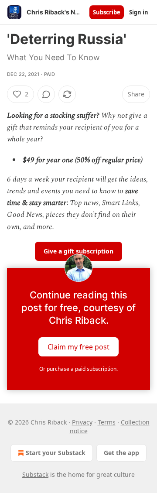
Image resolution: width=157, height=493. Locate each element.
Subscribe (106, 12)
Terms (107, 422)
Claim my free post (78, 346)
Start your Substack (55, 452)
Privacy (82, 422)
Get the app (121, 452)
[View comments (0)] (46, 94)
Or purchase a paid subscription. (78, 369)
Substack (35, 474)
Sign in (138, 12)
